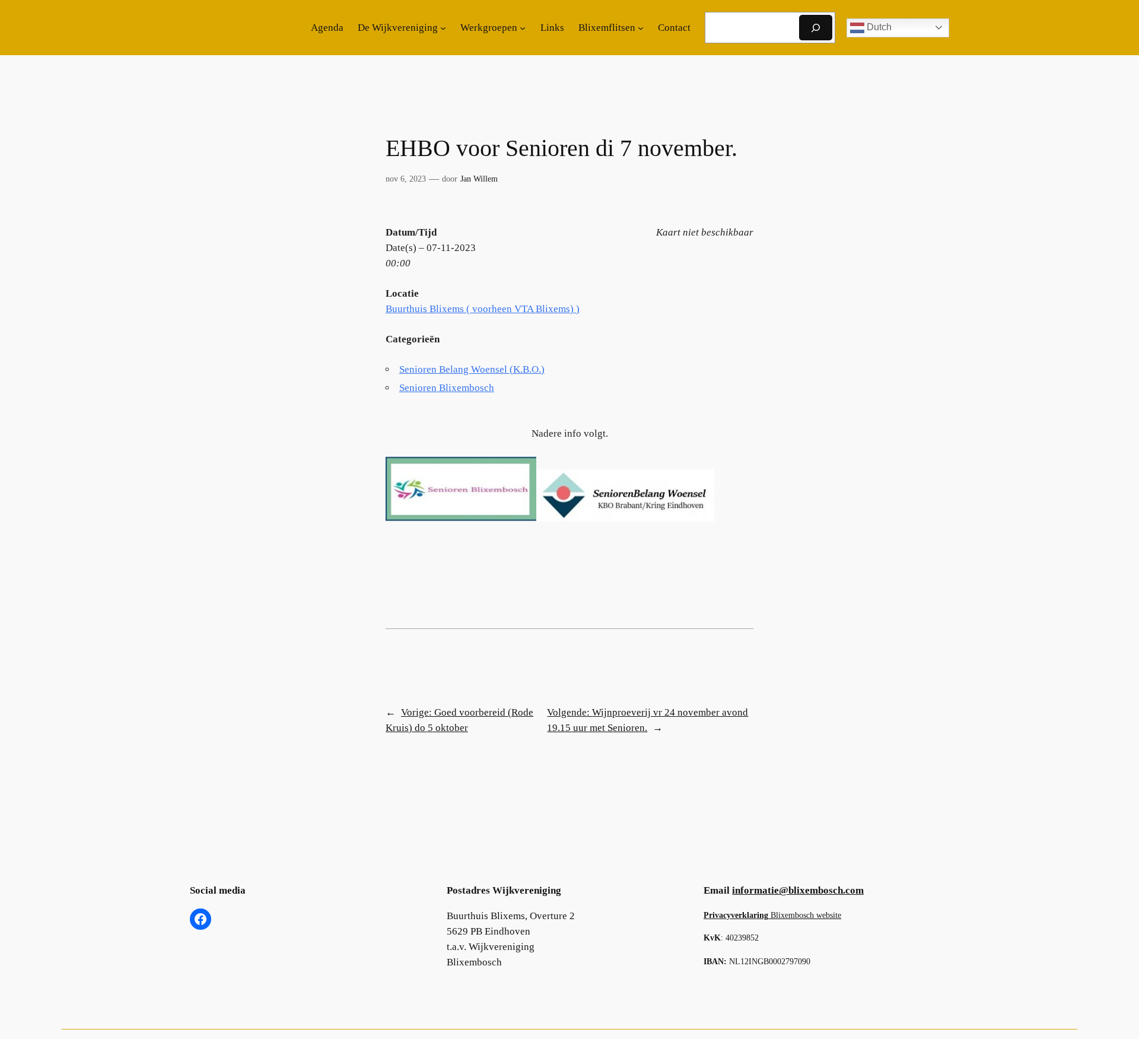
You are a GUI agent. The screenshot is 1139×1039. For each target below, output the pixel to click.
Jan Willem (479, 178)
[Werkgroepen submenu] (523, 28)
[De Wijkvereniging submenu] (443, 28)
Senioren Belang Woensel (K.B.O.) (472, 369)
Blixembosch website (772, 915)
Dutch (878, 27)
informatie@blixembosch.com (798, 890)
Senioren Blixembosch (446, 387)
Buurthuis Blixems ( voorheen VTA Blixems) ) (483, 308)
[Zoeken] (815, 27)
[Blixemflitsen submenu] (641, 28)
